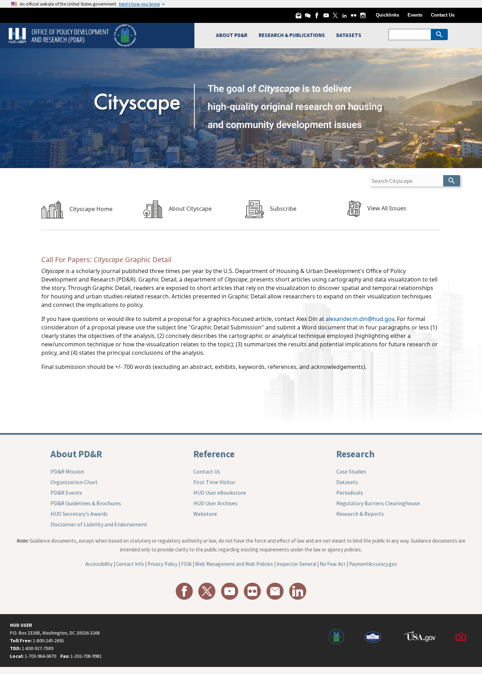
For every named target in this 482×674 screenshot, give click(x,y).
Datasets (347, 482)
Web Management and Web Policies (234, 564)
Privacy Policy (162, 564)
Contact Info (130, 564)
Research (355, 454)
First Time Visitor (214, 482)
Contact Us (442, 15)
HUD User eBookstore (219, 492)
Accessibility (99, 564)
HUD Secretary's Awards (79, 513)
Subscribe (283, 209)
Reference (214, 454)
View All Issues (386, 208)
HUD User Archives (215, 503)
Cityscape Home (91, 209)
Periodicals (349, 492)
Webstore (205, 513)
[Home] (73, 35)
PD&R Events (66, 492)
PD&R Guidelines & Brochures (85, 503)
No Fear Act (332, 564)
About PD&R (76, 454)
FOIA (186, 564)
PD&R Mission (67, 471)
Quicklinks (387, 15)
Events (415, 15)
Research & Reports (360, 513)
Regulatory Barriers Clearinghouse (378, 503)
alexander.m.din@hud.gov (360, 319)
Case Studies (351, 471)
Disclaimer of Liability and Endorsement (98, 524)
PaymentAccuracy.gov (373, 564)
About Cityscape (190, 209)
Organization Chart (74, 482)
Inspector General (296, 564)
